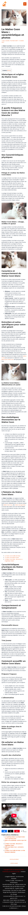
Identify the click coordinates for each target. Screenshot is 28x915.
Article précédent (14, 859)
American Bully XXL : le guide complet (14, 888)
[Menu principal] (25, 4)
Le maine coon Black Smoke (12, 557)
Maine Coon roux (8, 505)
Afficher (9, 70)
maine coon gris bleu (20, 505)
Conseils (7, 40)
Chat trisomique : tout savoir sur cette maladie (14, 890)
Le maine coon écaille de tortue (12, 556)
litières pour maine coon (8, 359)
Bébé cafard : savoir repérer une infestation (14, 900)
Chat (3, 40)
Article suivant (14, 863)
